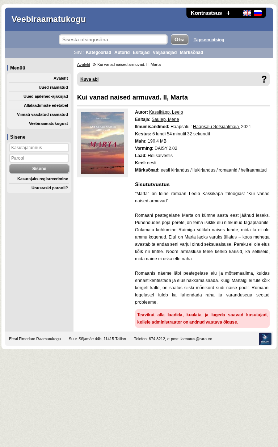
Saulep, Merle (165, 119)
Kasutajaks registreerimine (42, 179)
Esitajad (141, 52)
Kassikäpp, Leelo (166, 112)
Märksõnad (191, 52)
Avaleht (61, 78)
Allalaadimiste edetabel (46, 105)
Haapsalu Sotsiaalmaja (216, 126)
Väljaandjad (165, 52)
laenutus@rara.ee (196, 339)
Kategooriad (98, 52)
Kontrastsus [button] (206, 13)
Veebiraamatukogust (48, 123)
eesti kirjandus (175, 170)
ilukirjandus (204, 170)
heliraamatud (254, 170)
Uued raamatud (53, 87)
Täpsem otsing (209, 39)
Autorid (122, 52)
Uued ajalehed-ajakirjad (46, 96)
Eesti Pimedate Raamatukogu (35, 339)
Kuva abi (89, 79)
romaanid (228, 170)
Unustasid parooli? (49, 188)
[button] (228, 13)
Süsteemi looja (265, 339)
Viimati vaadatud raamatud (42, 114)
